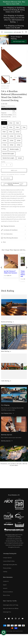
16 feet (18, 140)
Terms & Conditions (8, 591)
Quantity (3, 161)
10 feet (17, 131)
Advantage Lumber (11, 631)
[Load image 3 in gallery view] (22, 80)
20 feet (4, 148)
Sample (20, 157)
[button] (2, 32)
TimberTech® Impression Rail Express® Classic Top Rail (11, 273)
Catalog (5, 571)
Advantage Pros (7, 612)
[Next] (26, 267)
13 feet (18, 135)
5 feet (10, 127)
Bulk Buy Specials (5, 441)
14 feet (4, 140)
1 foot (4, 122)
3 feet (17, 122)
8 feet (4, 131)
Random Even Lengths (8, 157)
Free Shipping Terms (6, 413)
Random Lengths (14, 148)
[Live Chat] (3, 632)
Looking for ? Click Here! (13, 184)
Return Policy (6, 595)
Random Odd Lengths (8, 153)
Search (5, 585)
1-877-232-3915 (17, 32)
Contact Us (6, 581)
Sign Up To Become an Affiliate (10, 608)
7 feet (23, 127)
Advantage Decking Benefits (10, 564)
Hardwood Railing (6, 322)
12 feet (11, 135)
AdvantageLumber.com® (11, 534)
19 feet (18, 144)
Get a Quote (7, 178)
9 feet (10, 131)
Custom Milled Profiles (9, 561)
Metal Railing (5, 351)
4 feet (4, 127)
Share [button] (4, 242)
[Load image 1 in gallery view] (5, 80)
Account (5, 588)
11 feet (4, 135)
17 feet (4, 144)
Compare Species (7, 557)
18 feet (11, 144)
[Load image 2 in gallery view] (14, 80)
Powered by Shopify (19, 631)
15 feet (11, 140)
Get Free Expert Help (18, 41)
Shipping (3, 106)
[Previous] (1, 267)
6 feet (17, 127)
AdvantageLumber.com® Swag (10, 605)
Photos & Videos (7, 568)
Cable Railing (5, 381)
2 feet (10, 122)
